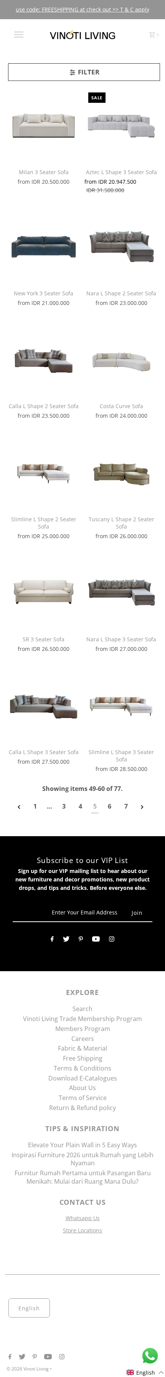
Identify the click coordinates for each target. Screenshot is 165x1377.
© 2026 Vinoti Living (28, 1368)
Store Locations (82, 1230)
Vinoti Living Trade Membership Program (82, 1019)
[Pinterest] (81, 940)
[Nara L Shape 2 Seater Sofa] (121, 247)
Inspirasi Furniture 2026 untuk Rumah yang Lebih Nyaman (82, 1159)
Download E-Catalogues (82, 1078)
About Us (82, 1088)
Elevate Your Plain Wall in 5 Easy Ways (82, 1145)
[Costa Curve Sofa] (121, 360)
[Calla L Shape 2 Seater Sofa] (44, 360)
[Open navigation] (20, 34)
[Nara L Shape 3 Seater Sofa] (121, 592)
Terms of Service (83, 1098)
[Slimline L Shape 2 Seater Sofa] (44, 472)
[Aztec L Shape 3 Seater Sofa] (121, 126)
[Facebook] (52, 940)
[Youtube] (96, 940)
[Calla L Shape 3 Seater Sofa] (44, 706)
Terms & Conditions (82, 1068)
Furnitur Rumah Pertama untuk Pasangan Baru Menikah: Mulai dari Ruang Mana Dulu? (83, 1177)
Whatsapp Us (83, 1218)
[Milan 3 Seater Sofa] (44, 126)
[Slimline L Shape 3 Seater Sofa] (121, 706)
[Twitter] (66, 940)
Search (82, 1009)
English (29, 1308)
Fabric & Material (82, 1048)
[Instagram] (111, 940)
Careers (82, 1038)
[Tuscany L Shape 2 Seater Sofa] (121, 472)
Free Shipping (82, 1058)
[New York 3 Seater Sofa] (44, 247)
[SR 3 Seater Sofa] (44, 592)
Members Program (82, 1029)
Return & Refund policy (82, 1108)
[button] (145, 1372)
